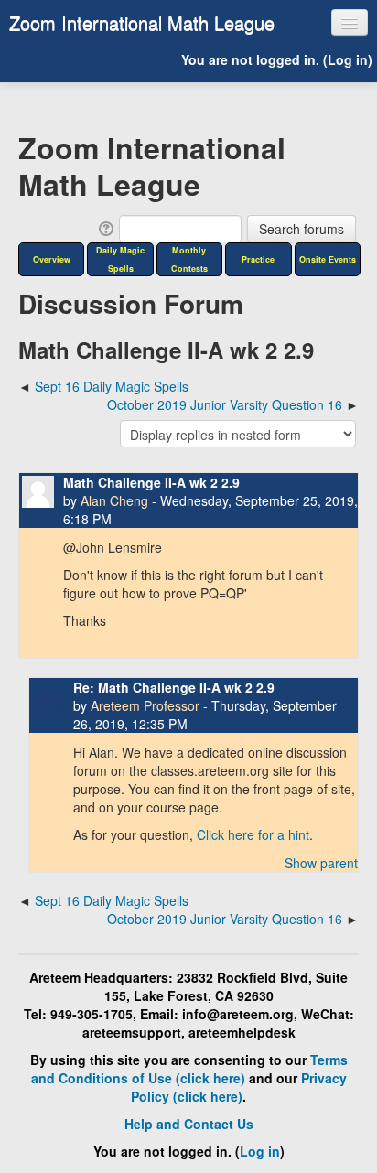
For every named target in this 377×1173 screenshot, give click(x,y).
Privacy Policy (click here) (239, 1087)
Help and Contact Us (188, 1123)
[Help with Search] (104, 227)
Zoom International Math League (142, 22)
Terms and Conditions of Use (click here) (189, 1068)
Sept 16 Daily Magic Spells (111, 386)
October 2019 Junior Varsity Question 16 (224, 404)
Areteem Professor (145, 705)
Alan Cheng (114, 500)
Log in (348, 59)
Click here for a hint (253, 834)
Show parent (321, 863)
